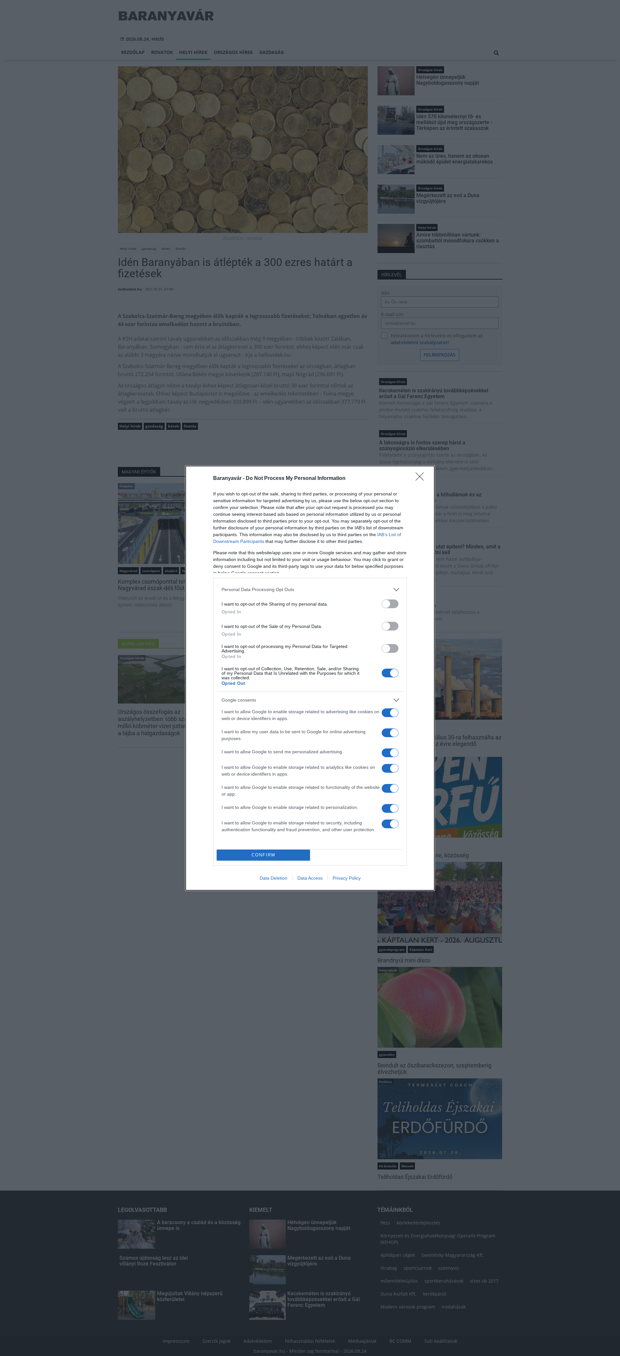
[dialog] (310, 678)
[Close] (422, 478)
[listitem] (310, 589)
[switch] (390, 603)
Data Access (310, 878)
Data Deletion (273, 878)
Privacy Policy (347, 878)
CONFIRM (263, 855)
